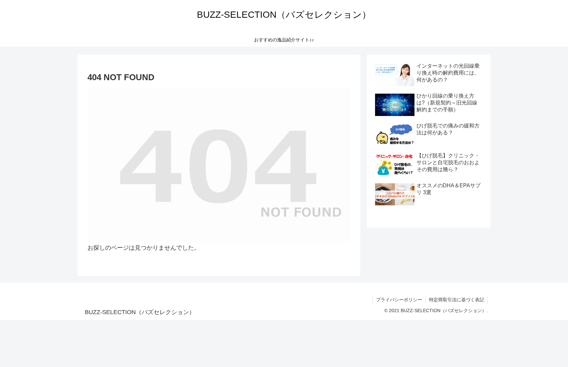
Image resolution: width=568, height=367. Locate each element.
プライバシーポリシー (399, 299)
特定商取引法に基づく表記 (456, 299)
